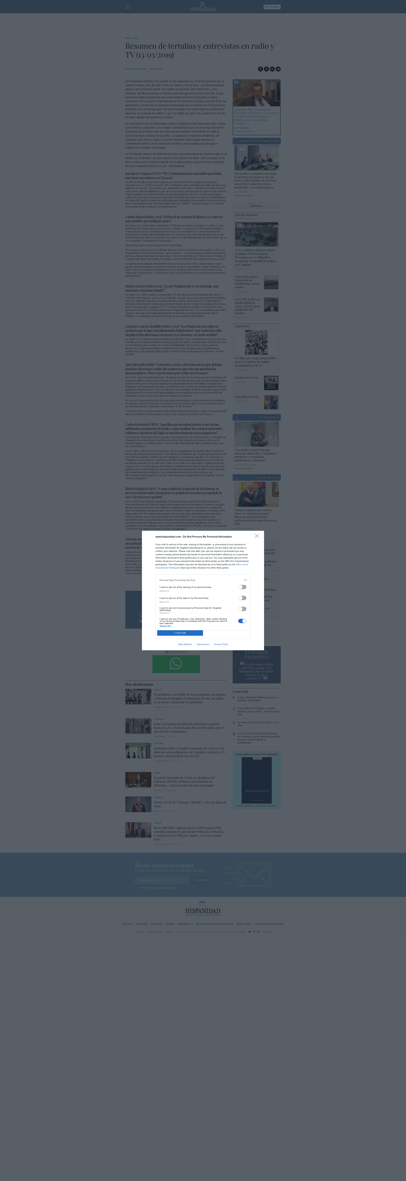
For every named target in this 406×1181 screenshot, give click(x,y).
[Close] (258, 537)
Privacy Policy (221, 644)
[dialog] (203, 590)
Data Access (203, 644)
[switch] (242, 587)
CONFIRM (180, 633)
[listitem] (203, 580)
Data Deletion (185, 644)
